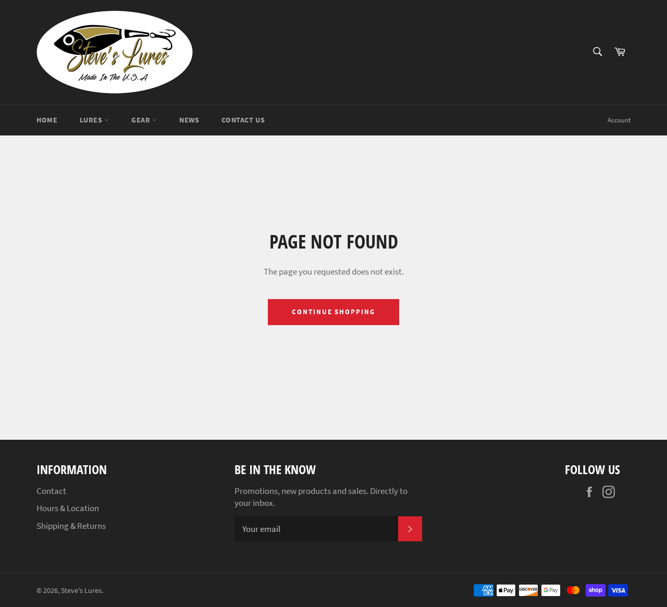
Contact (51, 491)
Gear (141, 120)
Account (619, 120)
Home (46, 120)
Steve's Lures (81, 590)
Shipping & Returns (71, 525)
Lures (92, 120)
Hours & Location (67, 508)
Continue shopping (333, 311)
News (189, 120)
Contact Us (243, 120)
